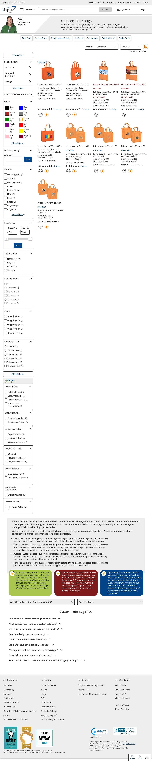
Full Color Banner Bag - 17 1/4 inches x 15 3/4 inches (133, 93)
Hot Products (109, 2)
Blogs (43, 694)
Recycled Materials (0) (17, 418)
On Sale (137, 2)
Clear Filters (18, 88)
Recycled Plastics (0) (16, 458)
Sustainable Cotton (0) (18, 422)
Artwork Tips (84, 689)
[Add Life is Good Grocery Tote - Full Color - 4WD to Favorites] (40, 226)
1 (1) (9, 284)
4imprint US (120, 685)
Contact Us (8, 694)
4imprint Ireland (122, 698)
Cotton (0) (11, 178)
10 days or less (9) (15, 366)
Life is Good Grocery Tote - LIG (78, 154)
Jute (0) (10, 186)
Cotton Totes (41, 38)
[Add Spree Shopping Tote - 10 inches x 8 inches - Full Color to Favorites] (68, 114)
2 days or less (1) (14, 350)
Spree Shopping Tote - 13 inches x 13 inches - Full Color (50, 89)
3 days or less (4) (14, 354)
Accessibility (8, 689)
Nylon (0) (11, 194)
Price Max (24, 228)
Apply (28, 159)
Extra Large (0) (13, 259)
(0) (142, 10)
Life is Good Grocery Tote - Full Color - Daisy (106, 155)
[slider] (6, 238)
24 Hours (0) (12, 346)
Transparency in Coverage (53, 720)
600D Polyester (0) (15, 174)
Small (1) (11, 270)
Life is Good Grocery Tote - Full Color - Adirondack (134, 155)
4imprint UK (120, 694)
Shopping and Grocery (61, 38)
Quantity (8, 155)
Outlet (146, 2)
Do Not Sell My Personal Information (20, 711)
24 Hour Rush (95, 2)
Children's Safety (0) (17, 495)
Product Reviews (48, 706)
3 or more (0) (13, 291)
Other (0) (12, 454)
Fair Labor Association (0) (18, 478)
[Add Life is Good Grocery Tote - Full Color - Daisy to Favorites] (96, 171)
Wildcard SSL (96, 738)
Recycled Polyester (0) (17, 462)
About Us (7, 685)
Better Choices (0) (16, 392)
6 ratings (113, 109)
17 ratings (86, 109)
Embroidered (92, 38)
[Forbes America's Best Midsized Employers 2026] (44, 738)
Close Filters (18, 55)
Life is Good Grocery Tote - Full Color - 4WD (50, 211)
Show (124, 46)
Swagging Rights (49, 715)
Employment (9, 698)
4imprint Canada (122, 689)
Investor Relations (11, 702)
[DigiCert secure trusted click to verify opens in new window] (100, 731)
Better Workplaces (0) (17, 399)
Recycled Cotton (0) (16, 438)
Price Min (12, 228)
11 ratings (58, 109)
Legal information (129, 744)
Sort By (89, 46)
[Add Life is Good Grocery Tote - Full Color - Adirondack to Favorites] (124, 171)
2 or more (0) (13, 288)
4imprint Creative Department (91, 685)
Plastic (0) (11, 202)
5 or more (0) (13, 295)
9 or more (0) (13, 303)
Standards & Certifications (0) (15, 404)
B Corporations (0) (16, 474)
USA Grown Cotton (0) (17, 442)
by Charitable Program (92, 694)
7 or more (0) (13, 299)
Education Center (48, 685)
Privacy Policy (9, 707)
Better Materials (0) (16, 396)
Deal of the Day (122, 709)
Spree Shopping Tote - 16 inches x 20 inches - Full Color (50, 151)
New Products (124, 2)
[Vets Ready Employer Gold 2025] (26, 738)
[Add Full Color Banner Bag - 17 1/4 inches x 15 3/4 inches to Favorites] (124, 114)
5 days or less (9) (14, 358)
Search (105, 10)
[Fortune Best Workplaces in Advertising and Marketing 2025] (11, 738)
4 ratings (141, 109)
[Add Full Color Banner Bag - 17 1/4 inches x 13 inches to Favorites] (96, 114)
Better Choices (108, 38)
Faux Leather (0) (14, 182)
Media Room (46, 702)
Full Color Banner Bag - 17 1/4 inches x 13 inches (105, 93)
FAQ (42, 698)
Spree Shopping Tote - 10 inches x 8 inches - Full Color (77, 89)
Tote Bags (26, 38)
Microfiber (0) (13, 190)
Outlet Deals (124, 38)
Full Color (78, 38)
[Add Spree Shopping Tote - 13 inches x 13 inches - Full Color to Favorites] (40, 114)
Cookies (7, 715)
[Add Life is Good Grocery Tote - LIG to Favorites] (68, 171)
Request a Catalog (49, 711)
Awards (44, 689)
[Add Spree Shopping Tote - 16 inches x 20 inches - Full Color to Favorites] (40, 171)
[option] (11, 108)
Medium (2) (12, 266)
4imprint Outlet (122, 705)
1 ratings (84, 166)
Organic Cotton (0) (16, 434)
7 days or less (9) (14, 362)
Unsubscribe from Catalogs (15, 720)
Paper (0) (11, 198)
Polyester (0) (12, 205)
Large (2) (11, 263)
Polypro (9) (12, 209)
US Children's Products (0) (18, 508)
